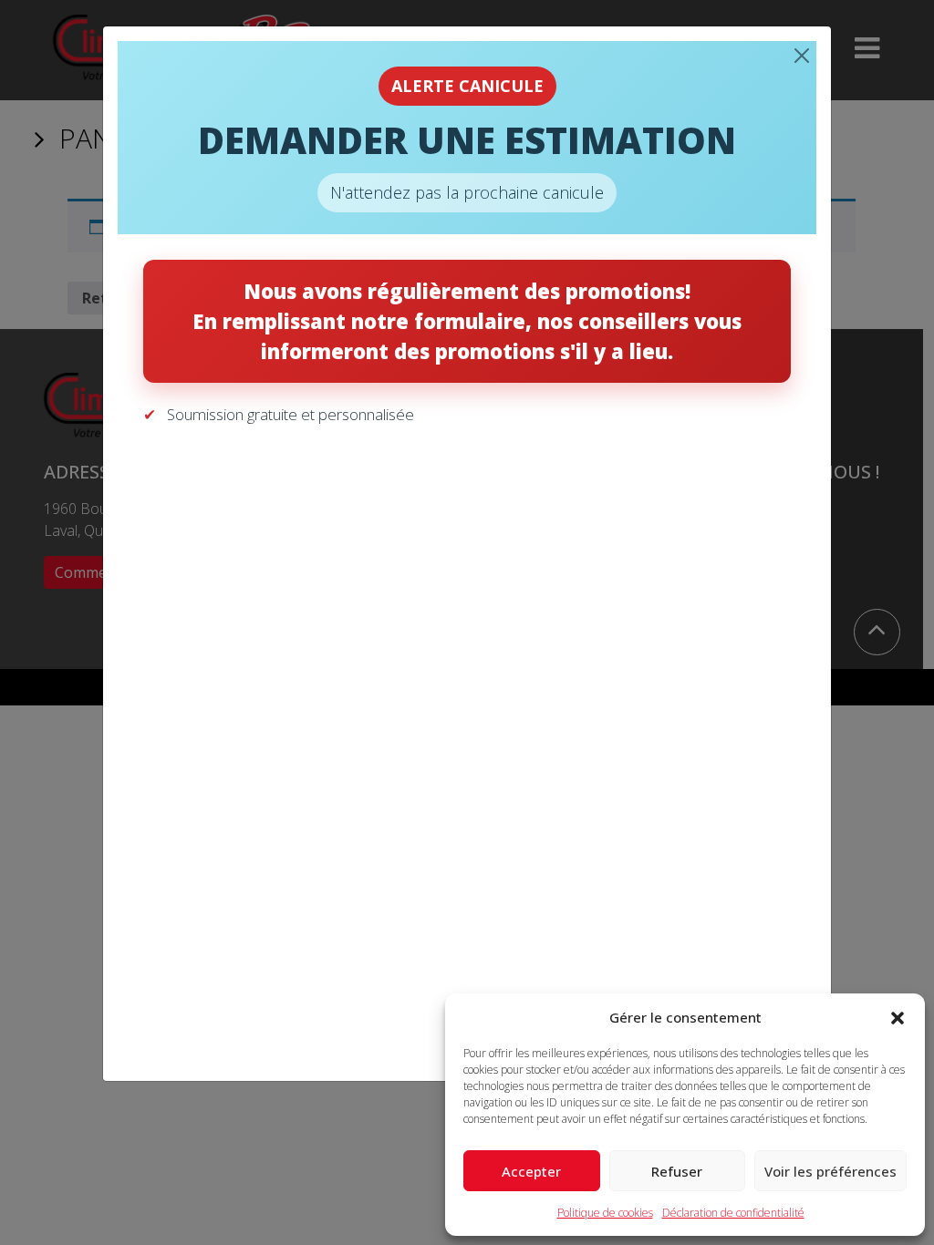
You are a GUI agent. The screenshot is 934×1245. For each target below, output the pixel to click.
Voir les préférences (830, 1171)
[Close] (802, 56)
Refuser (676, 1171)
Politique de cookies (605, 1212)
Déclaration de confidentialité (733, 1212)
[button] (897, 1017)
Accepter (531, 1171)
